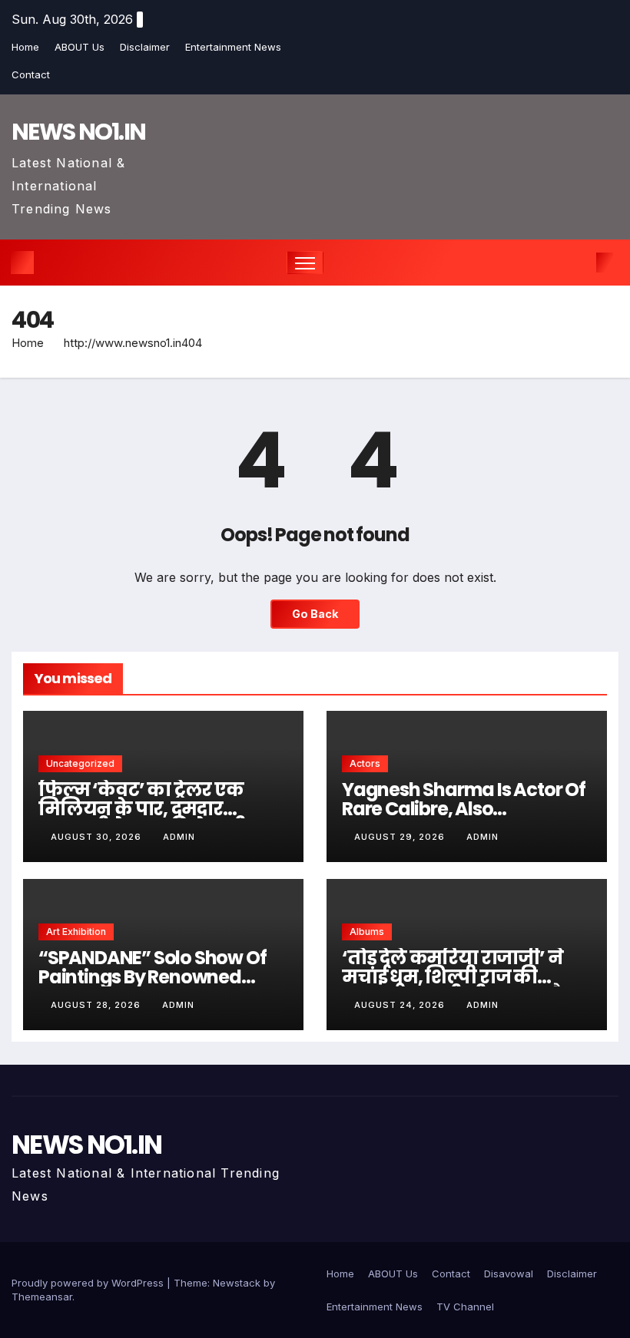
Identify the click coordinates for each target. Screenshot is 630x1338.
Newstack (236, 1283)
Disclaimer (145, 47)
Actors (365, 763)
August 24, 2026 (401, 1004)
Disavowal (508, 1273)
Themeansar (42, 1296)
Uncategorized (80, 763)
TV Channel (465, 1306)
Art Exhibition (76, 931)
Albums (367, 931)
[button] (580, 262)
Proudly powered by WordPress (89, 1283)
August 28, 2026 (97, 1004)
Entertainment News (233, 47)
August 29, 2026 (401, 836)
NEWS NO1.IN (78, 131)
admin (179, 836)
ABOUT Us (79, 47)
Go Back (315, 613)
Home (25, 47)
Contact (31, 74)
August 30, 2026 (97, 836)
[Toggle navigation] (305, 263)
